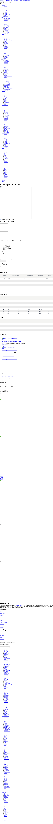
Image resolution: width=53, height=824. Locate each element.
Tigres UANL (6, 132)
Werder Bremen (6, 32)
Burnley (5, 77)
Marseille (5, 13)
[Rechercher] (10, 2)
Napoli (5, 99)
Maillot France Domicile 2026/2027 (5, 599)
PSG (5, 15)
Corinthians (6, 118)
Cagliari (5, 94)
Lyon (5, 68)
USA (5, 175)
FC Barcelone (6, 9)
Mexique (5, 167)
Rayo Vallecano (6, 49)
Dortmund (6, 20)
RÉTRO (3, 5)
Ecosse (5, 159)
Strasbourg (6, 69)
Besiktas (5, 108)
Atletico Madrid (6, 651)
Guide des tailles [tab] (4, 264)
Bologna (5, 93)
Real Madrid (6, 16)
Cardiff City (6, 113)
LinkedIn (7, 261)
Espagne (5, 161)
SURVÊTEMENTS (5, 133)
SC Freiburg (6, 28)
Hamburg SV (6, 25)
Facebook (1, 261)
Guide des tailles (2, 627)
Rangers (5, 127)
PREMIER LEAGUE (5, 72)
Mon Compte (2, 633)
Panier (1, 637)
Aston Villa (6, 73)
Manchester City (7, 82)
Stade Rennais (6, 70)
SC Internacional (7, 128)
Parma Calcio (6, 102)
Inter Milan (6, 10)
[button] (2, 1)
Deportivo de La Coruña (8, 40)
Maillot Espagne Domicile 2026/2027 (5, 522)
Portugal (5, 147)
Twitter (4, 261)
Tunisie (5, 177)
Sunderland (6, 86)
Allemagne (6, 150)
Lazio (5, 98)
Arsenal (5, 74)
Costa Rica (6, 158)
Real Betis (6, 694)
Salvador (5, 172)
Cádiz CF (5, 37)
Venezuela (6, 176)
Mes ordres (2, 639)
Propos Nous (2, 625)
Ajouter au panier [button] (5, 344)
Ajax (5, 750)
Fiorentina (5, 95)
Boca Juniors (6, 112)
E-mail (13, 261)
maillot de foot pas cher (18, 605)
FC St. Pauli (6, 24)
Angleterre (6, 153)
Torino (5, 103)
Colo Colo (6, 119)
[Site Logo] (15, 0)
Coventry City (6, 117)
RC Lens (5, 67)
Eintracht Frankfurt (7, 664)
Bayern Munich (6, 19)
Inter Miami (6, 123)
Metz (5, 708)
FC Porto (5, 764)
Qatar (5, 171)
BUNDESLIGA (5, 17)
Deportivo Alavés (7, 39)
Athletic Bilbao (6, 35)
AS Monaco (6, 60)
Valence (5, 56)
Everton (5, 722)
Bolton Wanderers (7, 109)
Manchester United (7, 14)
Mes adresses (2, 635)
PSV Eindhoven (6, 126)
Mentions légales (2, 611)
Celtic (5, 114)
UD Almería (6, 54)
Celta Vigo (6, 38)
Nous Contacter (2, 613)
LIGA (3, 34)
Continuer (6, 644)
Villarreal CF (6, 57)
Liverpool (5, 12)
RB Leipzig (6, 27)
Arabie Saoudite (6, 151)
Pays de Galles (6, 168)
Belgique (5, 154)
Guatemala (6, 162)
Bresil (5, 137)
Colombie (5, 157)
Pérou (5, 169)
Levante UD (6, 46)
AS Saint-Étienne (7, 61)
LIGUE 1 (3, 59)
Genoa (5, 96)
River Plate (6, 131)
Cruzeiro (5, 120)
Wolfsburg (6, 31)
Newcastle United (7, 84)
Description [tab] (4, 263)
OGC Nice (6, 65)
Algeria (5, 793)
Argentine (5, 152)
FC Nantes (6, 62)
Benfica (5, 111)
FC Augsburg (6, 665)
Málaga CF (6, 47)
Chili (5, 156)
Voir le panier (2, 644)
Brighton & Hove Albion (8, 76)
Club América (6, 115)
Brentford (5, 75)
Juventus (5, 11)
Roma (5, 101)
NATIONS (4, 149)
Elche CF (5, 41)
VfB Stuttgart (6, 29)
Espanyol (5, 42)
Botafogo (5, 110)
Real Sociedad (6, 51)
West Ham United (7, 87)
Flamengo (5, 122)
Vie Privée (1, 620)
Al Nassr (5, 751)
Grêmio (5, 124)
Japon (5, 165)
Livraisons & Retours (3, 622)
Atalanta (5, 736)
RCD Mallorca (6, 693)
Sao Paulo (5, 129)
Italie (5, 808)
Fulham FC (6, 79)
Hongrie (5, 163)
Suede (5, 173)
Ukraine (5, 174)
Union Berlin (6, 30)
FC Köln (5, 23)
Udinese (5, 104)
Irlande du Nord (6, 807)
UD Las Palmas (6, 55)
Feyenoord (6, 765)
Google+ (10, 261)
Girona (5, 45)
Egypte (5, 160)
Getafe (5, 44)
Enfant (3, 148)
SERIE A (3, 91)
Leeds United (6, 81)
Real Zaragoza (6, 53)
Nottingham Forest (7, 85)
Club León (6, 116)
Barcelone (5, 36)
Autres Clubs (6, 33)
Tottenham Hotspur (7, 89)
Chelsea (5, 8)
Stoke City (6, 130)
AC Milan (5, 6)
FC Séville (6, 43)
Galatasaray (6, 125)
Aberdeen (5, 106)
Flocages (1, 615)
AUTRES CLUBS (5, 105)
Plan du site (2, 624)
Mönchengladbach (7, 26)
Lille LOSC (6, 63)
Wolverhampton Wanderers (8, 88)
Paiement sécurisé (3, 618)
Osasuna (5, 48)
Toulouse (5, 71)
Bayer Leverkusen (7, 18)
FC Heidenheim (6, 22)
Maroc (5, 166)
